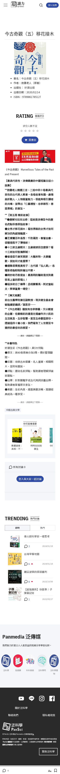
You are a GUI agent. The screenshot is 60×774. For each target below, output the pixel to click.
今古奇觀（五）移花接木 (35, 78)
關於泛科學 (21, 708)
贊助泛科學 (48, 751)
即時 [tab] (17, 527)
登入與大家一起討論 (30, 479)
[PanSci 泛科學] (19, 4)
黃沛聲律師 (48, 742)
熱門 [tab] (42, 527)
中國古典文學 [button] (13, 409)
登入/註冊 (52, 5)
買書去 (32, 140)
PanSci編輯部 (7, 742)
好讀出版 (29, 87)
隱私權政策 (48, 715)
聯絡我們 (13, 715)
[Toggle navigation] (5, 5)
